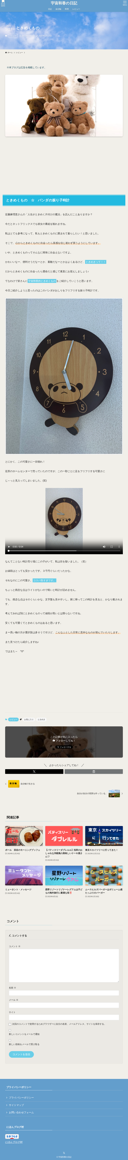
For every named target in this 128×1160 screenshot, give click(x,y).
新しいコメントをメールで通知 (24, 1034)
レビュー (13, 36)
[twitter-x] (64, 1153)
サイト (12, 1012)
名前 (12, 987)
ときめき (41, 719)
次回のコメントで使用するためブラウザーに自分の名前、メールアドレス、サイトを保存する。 (59, 1024)
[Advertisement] (64, 163)
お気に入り (29, 719)
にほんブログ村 (14, 1142)
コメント (14, 946)
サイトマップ (16, 1105)
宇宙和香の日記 (64, 3)
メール (13, 1000)
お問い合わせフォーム (21, 1112)
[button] (34, 771)
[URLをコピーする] (94, 771)
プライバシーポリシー (21, 1097)
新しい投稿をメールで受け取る (24, 1044)
